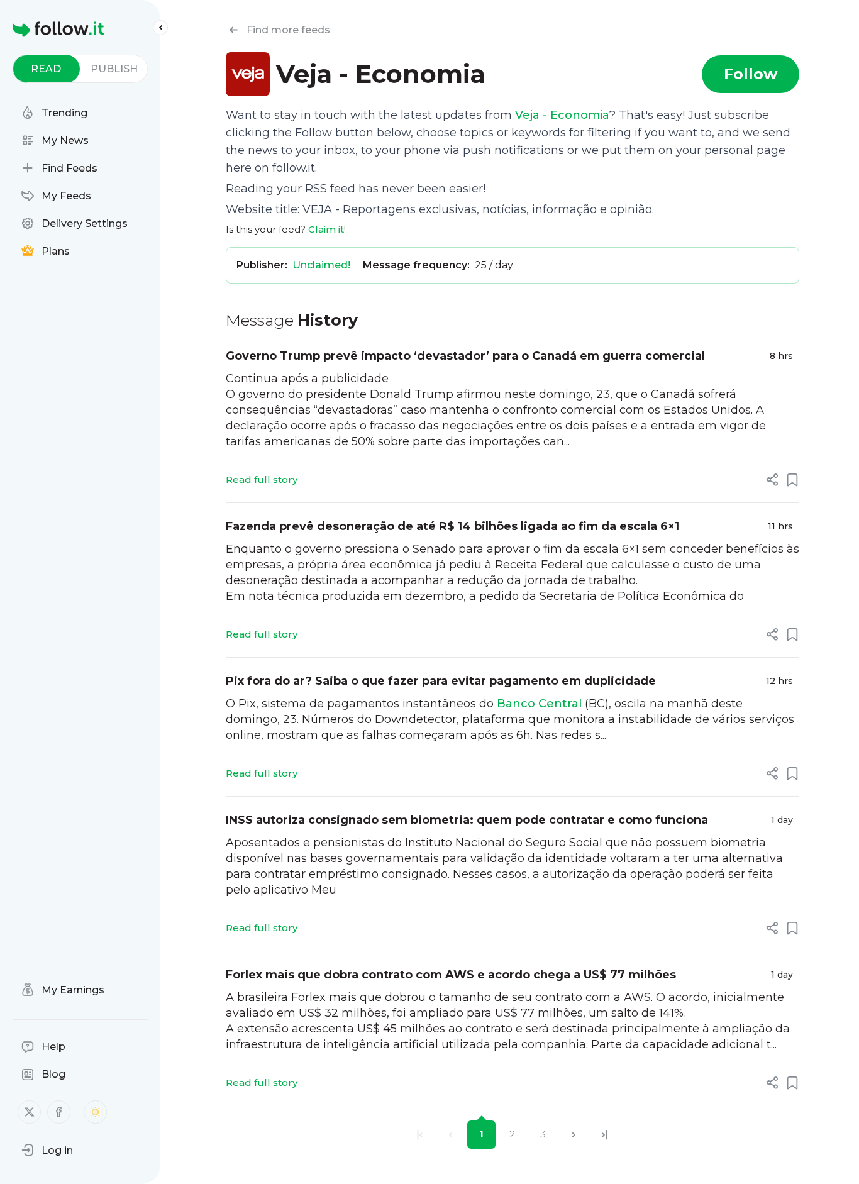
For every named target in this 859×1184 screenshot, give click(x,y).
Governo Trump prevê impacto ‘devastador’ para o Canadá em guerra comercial (465, 356)
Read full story (261, 479)
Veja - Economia (562, 115)
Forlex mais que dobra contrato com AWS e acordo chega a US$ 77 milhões (451, 975)
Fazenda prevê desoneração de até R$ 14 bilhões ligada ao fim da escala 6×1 (452, 526)
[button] (47, 1150)
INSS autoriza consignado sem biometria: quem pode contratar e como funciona (467, 820)
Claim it (326, 229)
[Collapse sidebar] (160, 27)
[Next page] (574, 1134)
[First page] (420, 1134)
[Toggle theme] (95, 1112)
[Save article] (792, 480)
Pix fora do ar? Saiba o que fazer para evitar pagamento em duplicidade (441, 681)
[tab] (46, 69)
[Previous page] (450, 1134)
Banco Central (539, 704)
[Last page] (604, 1134)
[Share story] (772, 480)
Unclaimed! (321, 265)
